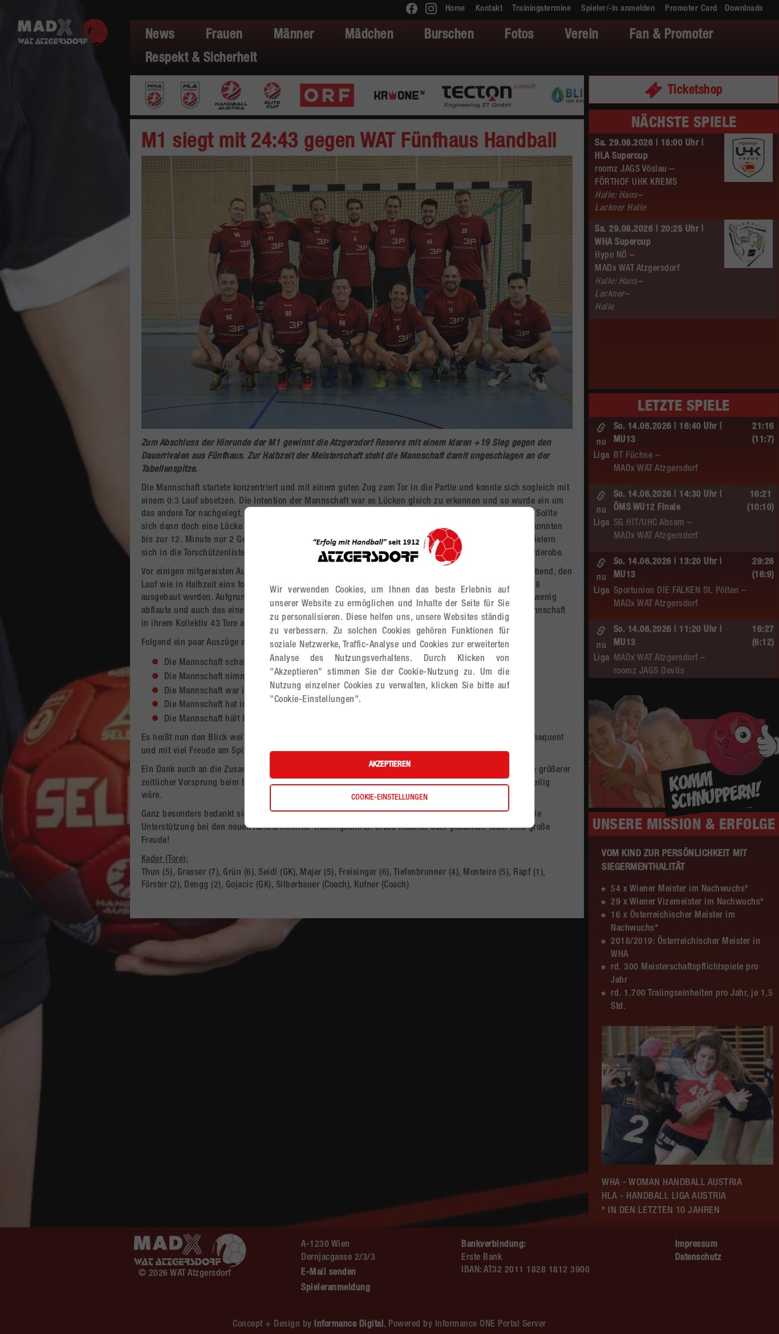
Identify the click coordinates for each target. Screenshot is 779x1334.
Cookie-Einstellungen (389, 798)
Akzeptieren (390, 765)
